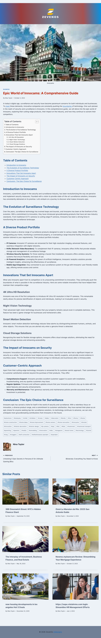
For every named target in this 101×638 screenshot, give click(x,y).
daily (47, 418)
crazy (40, 418)
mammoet (71, 426)
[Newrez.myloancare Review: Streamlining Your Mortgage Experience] (75, 539)
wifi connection (24, 434)
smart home (69, 430)
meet (7, 106)
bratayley (17, 418)
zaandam (54, 434)
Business (6, 89)
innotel (84, 422)
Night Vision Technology (17, 139)
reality (24, 430)
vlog (6, 434)
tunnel (88, 430)
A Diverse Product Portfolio (16, 132)
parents (16, 430)
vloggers (13, 434)
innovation (8, 426)
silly (51, 430)
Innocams (75, 422)
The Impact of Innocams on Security (19, 147)
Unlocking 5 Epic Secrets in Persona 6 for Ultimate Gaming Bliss (23, 459)
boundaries (67, 106)
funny (75, 418)
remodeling (33, 430)
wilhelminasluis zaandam (40, 434)
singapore (58, 430)
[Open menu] (50, 1)
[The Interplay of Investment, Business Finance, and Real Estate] (25, 539)
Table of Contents (12, 125)
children (33, 418)
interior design (34, 426)
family (63, 418)
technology (80, 430)
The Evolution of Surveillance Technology (21, 130)
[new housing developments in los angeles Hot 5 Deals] (25, 587)
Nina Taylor (8, 98)
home (82, 418)
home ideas (23, 422)
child (25, 418)
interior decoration (20, 426)
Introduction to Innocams (15, 127)
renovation (43, 430)
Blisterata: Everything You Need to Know (82, 457)
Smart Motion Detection (17, 142)
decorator (54, 418)
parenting (7, 430)
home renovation (63, 422)
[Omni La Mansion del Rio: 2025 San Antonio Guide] (75, 491)
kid (58, 426)
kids (63, 426)
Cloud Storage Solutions (17, 144)
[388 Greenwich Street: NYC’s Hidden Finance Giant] (25, 491)
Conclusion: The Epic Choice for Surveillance (22, 152)
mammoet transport (84, 426)
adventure (7, 418)
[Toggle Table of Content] (36, 121)
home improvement (36, 422)
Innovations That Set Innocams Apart (19, 135)
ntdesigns (57, 632)
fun (69, 418)
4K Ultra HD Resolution (16, 137)
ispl (52, 426)
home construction (10, 422)
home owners (50, 422)
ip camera (45, 426)
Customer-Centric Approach (16, 149)
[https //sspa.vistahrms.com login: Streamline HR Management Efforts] (75, 587)
